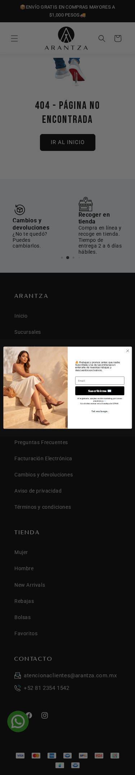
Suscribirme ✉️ (99, 390)
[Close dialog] (127, 351)
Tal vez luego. (99, 411)
